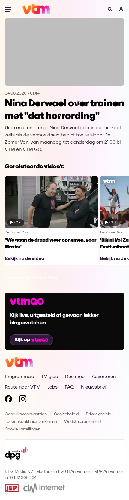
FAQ (69, 387)
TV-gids (49, 376)
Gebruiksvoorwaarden (26, 414)
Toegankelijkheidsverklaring (31, 422)
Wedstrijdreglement (83, 422)
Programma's (19, 376)
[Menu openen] (8, 9)
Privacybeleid (98, 414)
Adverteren (104, 376)
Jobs (53, 387)
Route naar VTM (22, 387)
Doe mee (75, 376)
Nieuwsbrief (93, 387)
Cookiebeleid (66, 414)
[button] (121, 9)
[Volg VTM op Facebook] (8, 400)
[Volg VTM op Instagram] (22, 400)
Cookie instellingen (22, 429)
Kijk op (22, 339)
